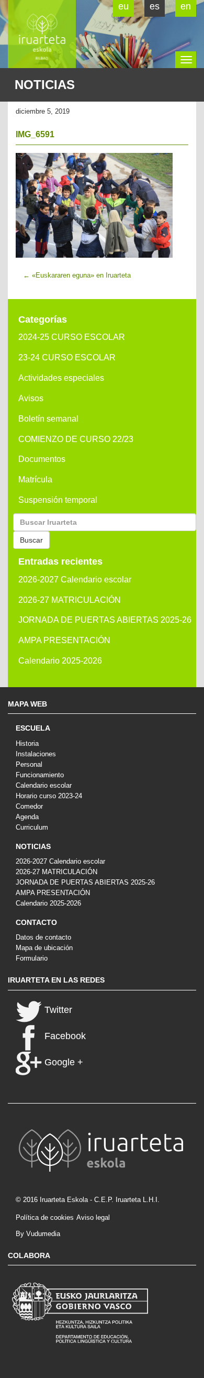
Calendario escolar (44, 785)
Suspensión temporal (57, 499)
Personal (29, 764)
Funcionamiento (40, 775)
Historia (27, 743)
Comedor (29, 806)
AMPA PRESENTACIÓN (64, 640)
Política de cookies (45, 1217)
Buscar (31, 540)
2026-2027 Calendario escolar (74, 579)
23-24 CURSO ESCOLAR (67, 357)
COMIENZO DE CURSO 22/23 (75, 439)
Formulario (32, 958)
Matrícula (35, 479)
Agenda (27, 817)
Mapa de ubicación (44, 948)
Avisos (30, 398)
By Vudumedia (38, 1234)
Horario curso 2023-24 (49, 796)
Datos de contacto (43, 937)
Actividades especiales (61, 377)
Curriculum (32, 827)
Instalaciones (36, 754)
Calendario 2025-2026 (60, 660)
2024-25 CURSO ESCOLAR (71, 337)
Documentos (41, 459)
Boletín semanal (48, 418)
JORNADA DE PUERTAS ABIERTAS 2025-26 (104, 619)
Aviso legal (93, 1217)
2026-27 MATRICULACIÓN (69, 600)
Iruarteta (42, 34)
